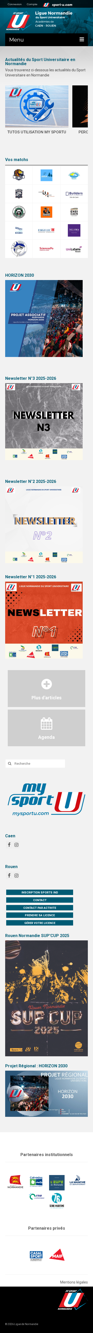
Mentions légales (74, 1282)
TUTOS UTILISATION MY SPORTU (36, 132)
